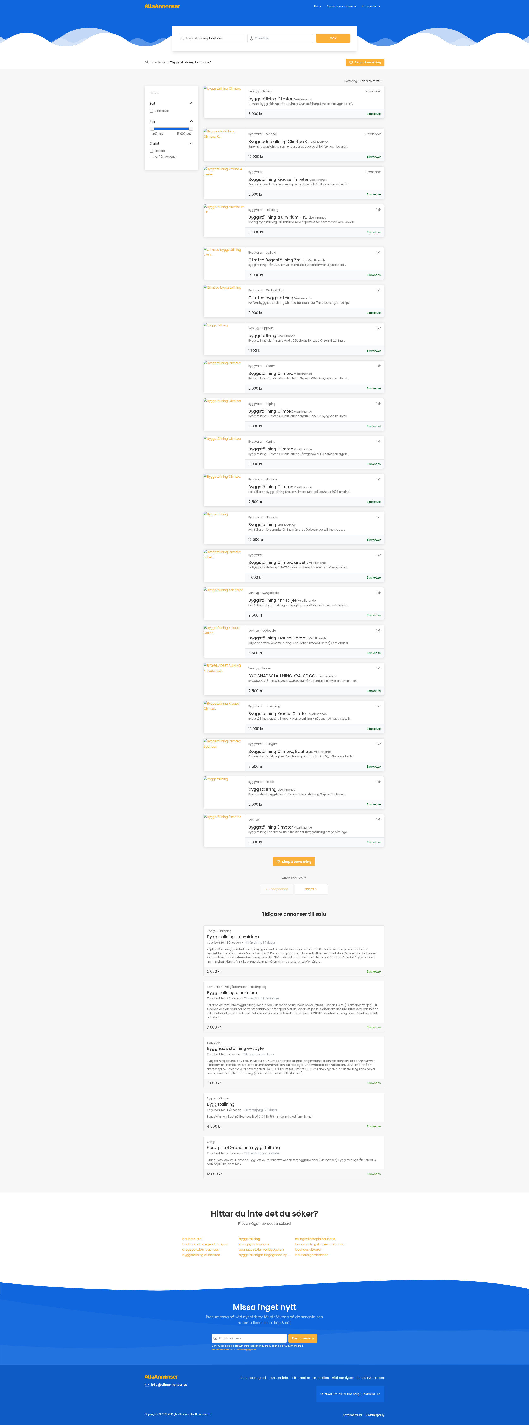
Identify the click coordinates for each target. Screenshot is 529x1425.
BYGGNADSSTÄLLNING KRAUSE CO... (283, 676)
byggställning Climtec (270, 99)
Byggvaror (214, 1042)
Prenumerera (303, 1338)
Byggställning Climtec (270, 373)
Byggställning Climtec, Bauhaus (280, 751)
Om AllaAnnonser (370, 1377)
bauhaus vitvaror (308, 1249)
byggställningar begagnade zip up (264, 1254)
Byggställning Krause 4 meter (278, 179)
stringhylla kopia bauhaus (315, 1239)
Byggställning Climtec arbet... (278, 562)
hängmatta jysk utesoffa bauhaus (321, 1244)
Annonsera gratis (253, 1377)
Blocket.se (162, 110)
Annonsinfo (279, 1377)
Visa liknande (303, 99)
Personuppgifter (246, 1349)
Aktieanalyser (342, 1377)
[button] (171, 103)
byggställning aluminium (201, 1254)
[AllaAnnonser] (162, 6)
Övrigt (211, 931)
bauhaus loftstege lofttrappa (205, 1244)
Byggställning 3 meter (270, 827)
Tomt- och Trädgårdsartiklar (227, 987)
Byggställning (262, 524)
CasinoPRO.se (370, 1394)
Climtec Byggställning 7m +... (277, 260)
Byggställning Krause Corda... (278, 638)
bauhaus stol (192, 1239)
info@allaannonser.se (169, 1384)
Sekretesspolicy (375, 1415)
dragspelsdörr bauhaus (200, 1249)
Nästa (309, 889)
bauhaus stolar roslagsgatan (261, 1249)
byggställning (262, 335)
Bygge (211, 1098)
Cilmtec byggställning (270, 298)
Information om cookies (310, 1377)
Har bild (160, 151)
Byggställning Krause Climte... (278, 714)
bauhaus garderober (311, 1254)
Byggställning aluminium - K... (277, 217)
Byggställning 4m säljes (272, 600)
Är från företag (165, 156)
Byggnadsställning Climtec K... (278, 141)
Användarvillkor (221, 1349)
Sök (333, 38)
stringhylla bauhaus (254, 1244)
